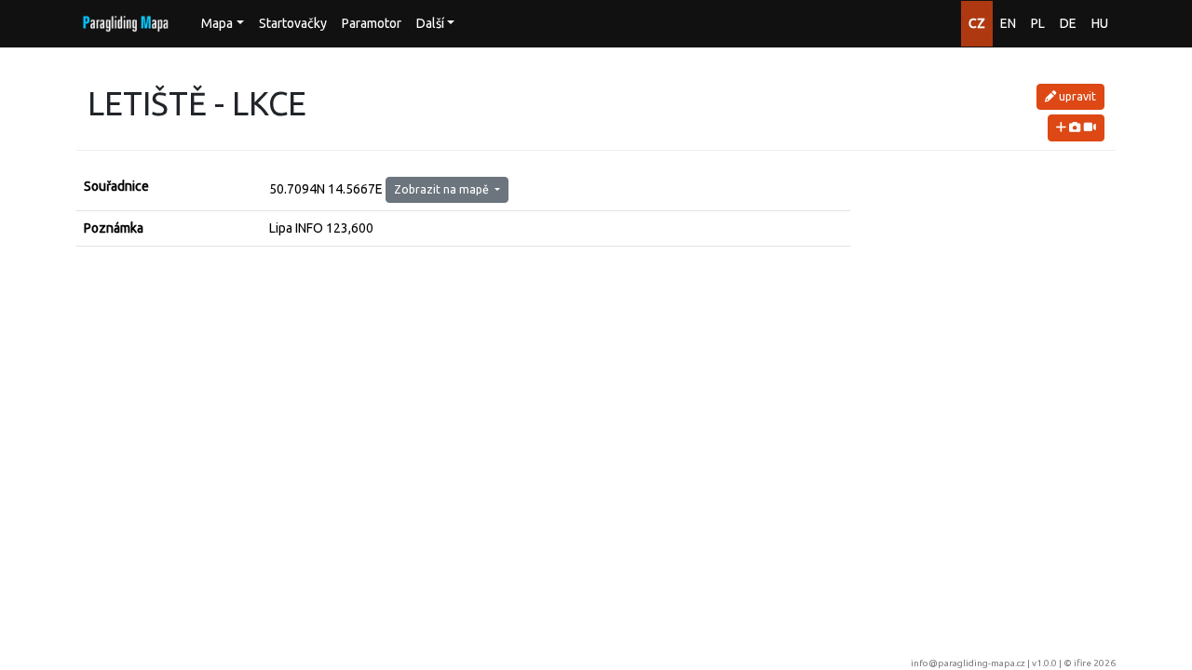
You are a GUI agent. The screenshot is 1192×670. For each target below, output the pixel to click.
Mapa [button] (217, 23)
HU (1099, 23)
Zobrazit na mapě (443, 189)
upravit (1076, 96)
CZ (976, 23)
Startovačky (293, 23)
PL (1038, 23)
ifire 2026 (1095, 663)
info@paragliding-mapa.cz (968, 663)
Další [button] (430, 23)
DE (1068, 23)
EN (1008, 23)
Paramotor (371, 23)
